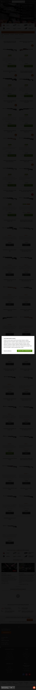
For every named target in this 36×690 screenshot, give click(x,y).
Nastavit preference (7, 350)
